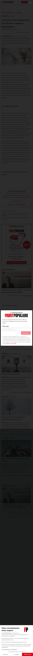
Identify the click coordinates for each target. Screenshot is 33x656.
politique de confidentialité (10, 343)
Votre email (5, 326)
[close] (30, 3)
